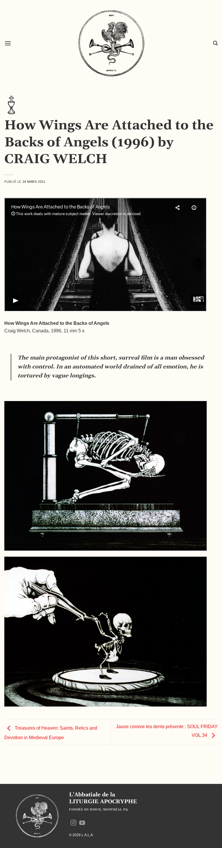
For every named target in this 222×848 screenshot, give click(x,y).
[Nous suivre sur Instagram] (73, 823)
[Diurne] (11, 104)
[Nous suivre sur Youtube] (82, 823)
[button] (7, 43)
